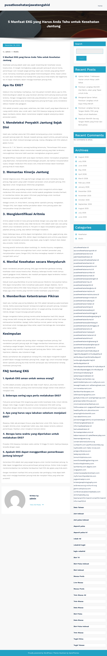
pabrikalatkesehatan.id (83, 257)
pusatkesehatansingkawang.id (86, 341)
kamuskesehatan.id (81, 429)
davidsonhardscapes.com (84, 392)
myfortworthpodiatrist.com (85, 476)
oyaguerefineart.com (96, 407)
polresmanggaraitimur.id (84, 420)
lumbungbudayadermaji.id (84, 360)
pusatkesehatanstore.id (83, 254)
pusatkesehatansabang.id (84, 301)
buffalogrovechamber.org (84, 379)
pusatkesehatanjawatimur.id (85, 266)
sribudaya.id (98, 370)
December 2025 (84, 191)
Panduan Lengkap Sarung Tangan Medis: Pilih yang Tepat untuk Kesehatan (88, 111)
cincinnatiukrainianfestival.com (86, 404)
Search (78, 44)
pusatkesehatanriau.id (83, 282)
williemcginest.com (97, 385)
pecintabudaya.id (92, 351)
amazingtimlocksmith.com (84, 413)
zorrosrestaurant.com (83, 388)
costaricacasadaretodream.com (86, 473)
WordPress (48, 653)
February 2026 (84, 183)
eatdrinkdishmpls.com (83, 382)
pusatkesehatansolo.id (83, 329)
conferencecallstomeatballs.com (87, 492)
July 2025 (82, 213)
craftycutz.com (98, 382)
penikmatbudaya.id (93, 357)
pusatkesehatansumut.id (84, 269)
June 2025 (82, 217)
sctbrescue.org (80, 485)
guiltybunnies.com (81, 398)
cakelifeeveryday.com (96, 435)
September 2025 (85, 204)
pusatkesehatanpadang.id (84, 310)
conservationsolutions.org (84, 442)
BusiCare (63, 653)
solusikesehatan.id (81, 247)
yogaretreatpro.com (82, 479)
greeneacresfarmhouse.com (85, 401)
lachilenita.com (80, 467)
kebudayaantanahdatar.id (84, 366)
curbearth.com (80, 445)
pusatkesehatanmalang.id (84, 332)
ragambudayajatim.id (82, 354)
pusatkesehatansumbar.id (84, 273)
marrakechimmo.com (82, 417)
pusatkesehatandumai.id (84, 319)
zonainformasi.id (99, 498)
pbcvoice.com (93, 410)
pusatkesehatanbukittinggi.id (85, 313)
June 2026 (82, 166)
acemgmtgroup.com (97, 398)
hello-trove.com (93, 448)
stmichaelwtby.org (81, 495)
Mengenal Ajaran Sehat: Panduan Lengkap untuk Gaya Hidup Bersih (88, 100)
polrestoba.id (99, 420)
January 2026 (83, 187)
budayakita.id (96, 354)
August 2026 (83, 157)
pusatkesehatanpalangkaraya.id (86, 345)
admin (8, 52)
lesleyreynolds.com (81, 454)
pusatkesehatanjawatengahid (27, 5)
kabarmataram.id (81, 435)
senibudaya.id (79, 357)
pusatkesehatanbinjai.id (83, 307)
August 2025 (83, 208)
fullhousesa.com (80, 407)
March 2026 (83, 178)
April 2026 (82, 174)
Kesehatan (82, 234)
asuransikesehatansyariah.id (85, 251)
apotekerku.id (79, 348)
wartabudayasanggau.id (83, 370)
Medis (16, 52)
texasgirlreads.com (81, 385)
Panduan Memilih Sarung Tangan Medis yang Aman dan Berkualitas (90, 122)
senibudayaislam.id (81, 363)
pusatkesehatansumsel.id (84, 276)
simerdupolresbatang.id (83, 373)
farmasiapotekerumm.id (83, 432)
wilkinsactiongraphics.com (84, 395)
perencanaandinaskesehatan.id (86, 260)
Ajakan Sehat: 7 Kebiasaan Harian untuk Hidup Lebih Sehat (89, 79)
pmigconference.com (82, 451)
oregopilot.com (80, 470)
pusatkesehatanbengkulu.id (85, 288)
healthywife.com (80, 410)
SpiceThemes (73, 653)
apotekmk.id (90, 348)
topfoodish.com (80, 448)
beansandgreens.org (82, 438)
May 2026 (82, 170)
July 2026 (82, 161)
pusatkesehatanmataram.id (85, 335)
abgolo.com (91, 467)
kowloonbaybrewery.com (84, 464)
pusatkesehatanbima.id (83, 338)
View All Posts (35, 505)
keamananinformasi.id (83, 498)
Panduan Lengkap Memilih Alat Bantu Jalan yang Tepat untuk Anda (89, 90)
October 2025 (83, 200)
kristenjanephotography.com (85, 482)
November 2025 (84, 196)
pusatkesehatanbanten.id (84, 263)
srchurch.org (91, 485)
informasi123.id (80, 501)
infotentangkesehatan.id (83, 423)
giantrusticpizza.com (82, 489)
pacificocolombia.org (94, 445)
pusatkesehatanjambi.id (83, 285)
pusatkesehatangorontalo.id (85, 298)
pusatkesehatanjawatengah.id (86, 279)
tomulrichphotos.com (82, 457)
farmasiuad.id (79, 351)
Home (100, 6)
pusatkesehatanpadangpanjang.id (87, 316)
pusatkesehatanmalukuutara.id (86, 294)
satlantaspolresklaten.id (83, 376)
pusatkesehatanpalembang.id (85, 323)
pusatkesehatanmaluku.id (84, 291)
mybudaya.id (100, 366)
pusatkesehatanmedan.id (84, 304)
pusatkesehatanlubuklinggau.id (86, 326)
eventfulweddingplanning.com (86, 460)
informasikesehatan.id (83, 426)
